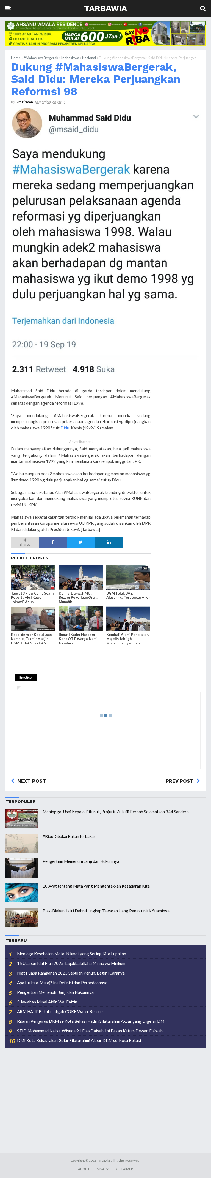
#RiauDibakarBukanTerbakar (69, 836)
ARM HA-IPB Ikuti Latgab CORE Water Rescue (60, 1011)
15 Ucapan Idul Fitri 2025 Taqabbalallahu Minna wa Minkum (71, 963)
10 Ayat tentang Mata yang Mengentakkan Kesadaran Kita (96, 885)
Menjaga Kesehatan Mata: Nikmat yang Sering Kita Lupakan (71, 953)
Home (16, 58)
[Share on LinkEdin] (109, 542)
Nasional (89, 58)
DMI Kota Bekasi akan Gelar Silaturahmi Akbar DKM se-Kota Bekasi (79, 1040)
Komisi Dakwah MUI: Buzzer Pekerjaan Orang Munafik (79, 597)
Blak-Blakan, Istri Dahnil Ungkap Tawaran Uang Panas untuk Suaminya (106, 910)
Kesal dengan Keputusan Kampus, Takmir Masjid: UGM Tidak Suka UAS (31, 639)
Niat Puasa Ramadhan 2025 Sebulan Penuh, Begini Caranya (71, 972)
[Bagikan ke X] (81, 542)
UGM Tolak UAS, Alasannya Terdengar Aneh (128, 595)
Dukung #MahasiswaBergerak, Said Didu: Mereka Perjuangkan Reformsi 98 (95, 79)
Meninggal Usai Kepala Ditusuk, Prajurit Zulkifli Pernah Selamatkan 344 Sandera (116, 811)
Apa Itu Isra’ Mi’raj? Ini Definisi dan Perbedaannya (62, 982)
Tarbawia (105, 8)
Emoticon (26, 677)
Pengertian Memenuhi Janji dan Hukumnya (81, 861)
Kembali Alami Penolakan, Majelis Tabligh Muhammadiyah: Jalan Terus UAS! (127, 639)
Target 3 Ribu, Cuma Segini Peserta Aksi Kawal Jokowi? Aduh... (33, 597)
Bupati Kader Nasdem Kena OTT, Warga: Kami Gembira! (78, 639)
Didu (64, 427)
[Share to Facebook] (53, 542)
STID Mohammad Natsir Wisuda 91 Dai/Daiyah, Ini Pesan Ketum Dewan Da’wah (90, 1030)
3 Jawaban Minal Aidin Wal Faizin (47, 1001)
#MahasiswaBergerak (41, 58)
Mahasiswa (70, 58)
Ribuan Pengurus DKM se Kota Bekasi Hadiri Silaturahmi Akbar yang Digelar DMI (91, 1021)
